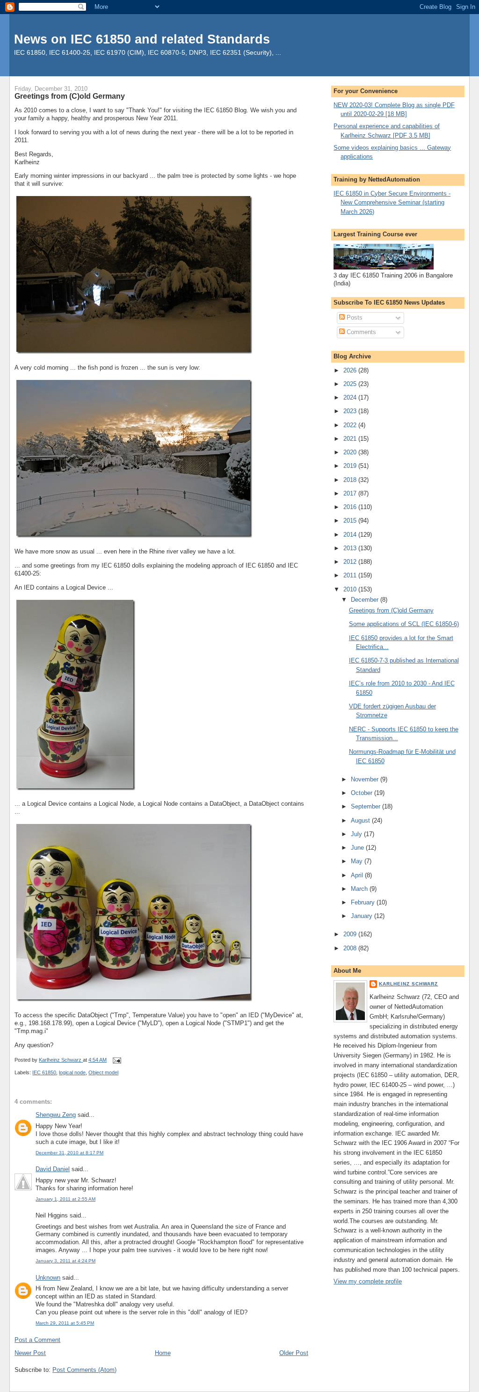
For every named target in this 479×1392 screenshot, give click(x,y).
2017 (350, 493)
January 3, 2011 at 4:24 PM (65, 1260)
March (360, 888)
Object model (103, 1072)
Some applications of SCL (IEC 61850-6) (404, 623)
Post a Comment (37, 1339)
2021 (350, 438)
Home (163, 1352)
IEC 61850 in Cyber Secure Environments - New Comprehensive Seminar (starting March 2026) (392, 202)
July (357, 834)
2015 (350, 520)
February (364, 902)
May (357, 861)
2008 (350, 948)
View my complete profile (368, 1281)
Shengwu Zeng (56, 1114)
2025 (350, 383)
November (365, 779)
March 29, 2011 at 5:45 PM (65, 1323)
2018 (350, 479)
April (358, 875)
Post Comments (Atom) (84, 1369)
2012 (350, 561)
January (362, 915)
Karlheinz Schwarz (408, 983)
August (361, 820)
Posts (354, 317)
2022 (350, 425)
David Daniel (53, 1169)
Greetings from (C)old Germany (391, 610)
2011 (350, 575)
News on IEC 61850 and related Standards (142, 39)
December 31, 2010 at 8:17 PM (69, 1152)
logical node (72, 1072)
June (358, 847)
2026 (350, 370)
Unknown (48, 1277)
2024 (350, 397)
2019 (350, 465)
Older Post (293, 1352)
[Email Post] (116, 1060)
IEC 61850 (44, 1072)
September (366, 806)
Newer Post (30, 1352)
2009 (350, 934)
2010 (350, 589)
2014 (350, 534)
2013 (350, 548)
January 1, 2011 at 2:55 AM (65, 1199)
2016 (350, 506)
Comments (360, 331)
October (362, 792)
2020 (350, 452)
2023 (350, 411)
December (365, 599)
